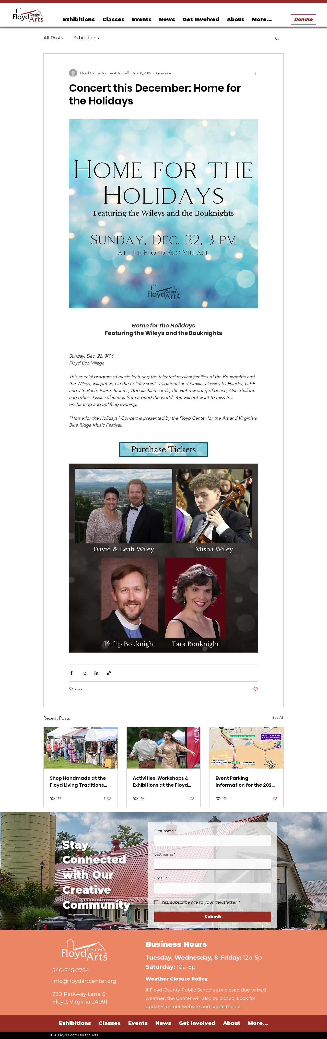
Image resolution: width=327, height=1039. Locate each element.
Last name (164, 854)
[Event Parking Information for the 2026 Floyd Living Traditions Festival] (246, 748)
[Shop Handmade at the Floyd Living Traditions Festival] (81, 748)
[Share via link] (109, 673)
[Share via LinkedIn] (96, 673)
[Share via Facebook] (71, 673)
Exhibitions (86, 38)
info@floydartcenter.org (84, 981)
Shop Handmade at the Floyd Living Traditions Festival (78, 781)
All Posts (53, 38)
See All (278, 717)
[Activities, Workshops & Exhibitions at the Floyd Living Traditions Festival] (164, 748)
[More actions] (255, 73)
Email (160, 878)
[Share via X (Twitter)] (83, 673)
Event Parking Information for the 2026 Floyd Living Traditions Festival (245, 781)
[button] (141, 19)
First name (165, 831)
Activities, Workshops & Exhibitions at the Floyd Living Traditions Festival (163, 781)
